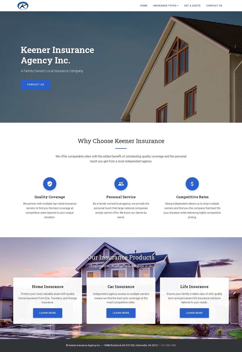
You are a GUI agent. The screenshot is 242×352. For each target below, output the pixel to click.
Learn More (47, 312)
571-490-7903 (168, 345)
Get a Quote (192, 5)
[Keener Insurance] (23, 6)
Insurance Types (164, 5)
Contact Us (214, 5)
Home (143, 5)
